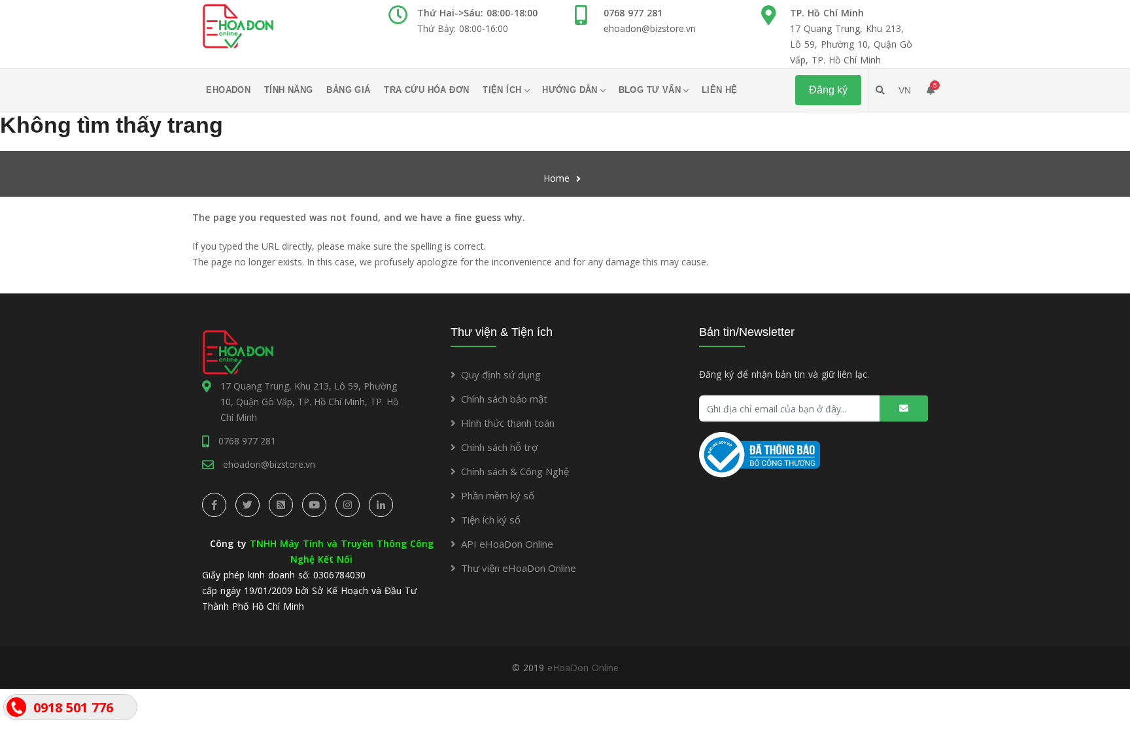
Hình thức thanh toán (508, 422)
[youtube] (314, 504)
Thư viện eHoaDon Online (518, 567)
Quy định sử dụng (501, 374)
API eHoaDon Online (507, 543)
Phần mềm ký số (497, 495)
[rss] (280, 504)
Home (556, 178)
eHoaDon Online (583, 667)
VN (905, 90)
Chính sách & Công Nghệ (515, 471)
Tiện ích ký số (491, 519)
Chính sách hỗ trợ (499, 447)
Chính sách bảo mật (504, 398)
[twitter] (247, 504)
